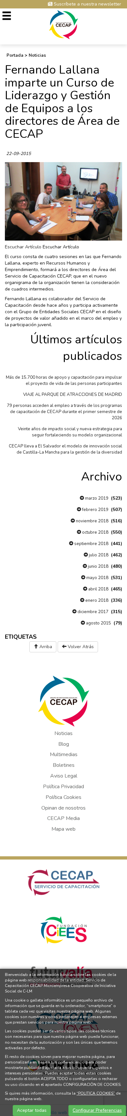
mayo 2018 (96, 578)
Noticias (37, 55)
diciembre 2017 (92, 612)
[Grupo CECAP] (63, 24)
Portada (15, 55)
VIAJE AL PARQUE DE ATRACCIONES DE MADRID (72, 395)
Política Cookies (63, 797)
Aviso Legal (63, 775)
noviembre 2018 (91, 521)
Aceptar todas (32, 1110)
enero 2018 (96, 600)
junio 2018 (97, 566)
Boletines (64, 765)
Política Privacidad (63, 786)
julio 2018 (98, 555)
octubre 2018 (94, 532)
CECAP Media (63, 818)
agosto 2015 (98, 623)
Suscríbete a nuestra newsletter (86, 4)
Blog (63, 744)
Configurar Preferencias (97, 1110)
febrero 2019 (94, 510)
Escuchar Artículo (23, 247)
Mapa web (63, 829)
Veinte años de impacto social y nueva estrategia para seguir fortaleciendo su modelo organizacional (70, 432)
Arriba (45, 647)
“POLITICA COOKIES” (96, 1093)
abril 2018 (97, 589)
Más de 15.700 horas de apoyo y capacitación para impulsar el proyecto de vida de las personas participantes (64, 380)
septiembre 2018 (90, 544)
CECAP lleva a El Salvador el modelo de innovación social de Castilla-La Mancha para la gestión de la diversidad (65, 449)
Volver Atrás (80, 647)
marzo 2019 (96, 498)
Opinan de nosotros (63, 808)
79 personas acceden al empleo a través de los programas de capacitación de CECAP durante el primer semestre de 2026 (64, 412)
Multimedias (64, 754)
